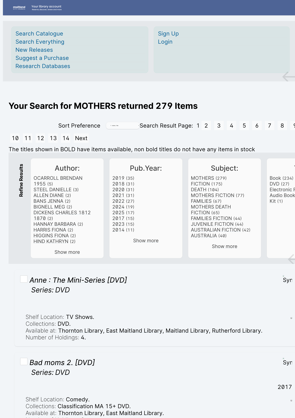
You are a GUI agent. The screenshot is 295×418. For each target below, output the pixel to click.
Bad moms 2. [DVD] (62, 362)
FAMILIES (201, 201)
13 (53, 138)
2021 (118, 195)
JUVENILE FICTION (212, 224)
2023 (118, 224)
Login (165, 41)
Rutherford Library (236, 330)
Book (275, 178)
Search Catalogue (39, 33)
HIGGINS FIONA (51, 235)
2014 (118, 230)
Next (81, 138)
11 (27, 138)
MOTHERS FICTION (212, 195)
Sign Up (168, 33)
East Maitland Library (134, 330)
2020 (118, 189)
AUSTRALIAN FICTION (216, 230)
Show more (67, 252)
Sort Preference (79, 125)
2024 (118, 207)
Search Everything (39, 41)
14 (65, 138)
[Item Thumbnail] (287, 279)
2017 (118, 218)
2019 (118, 178)
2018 (118, 184)
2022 (118, 201)
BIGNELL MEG (49, 207)
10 (15, 138)
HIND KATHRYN (50, 241)
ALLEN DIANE (48, 195)
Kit (273, 201)
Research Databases (42, 66)
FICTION (200, 184)
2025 (118, 212)
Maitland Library (187, 330)
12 (40, 138)
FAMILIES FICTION (211, 218)
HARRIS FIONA (49, 230)
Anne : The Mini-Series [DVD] (78, 280)
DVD (274, 184)
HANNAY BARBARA (54, 224)
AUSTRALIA (204, 235)
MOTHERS (202, 178)
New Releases (34, 49)
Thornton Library (80, 330)
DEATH (198, 189)
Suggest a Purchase (42, 57)
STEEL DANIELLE (52, 189)
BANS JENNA (48, 201)
